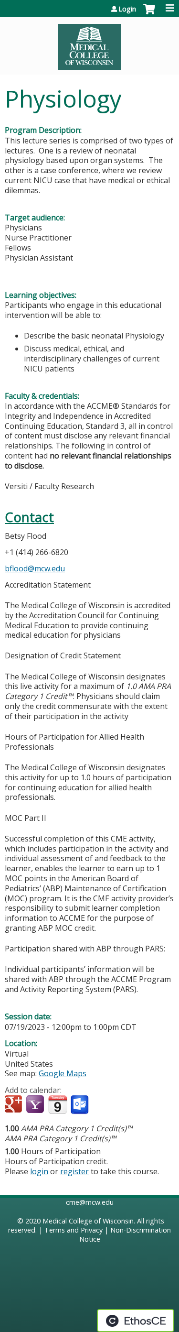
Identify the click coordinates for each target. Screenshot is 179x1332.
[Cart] (149, 14)
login (39, 1171)
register (74, 1171)
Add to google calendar (14, 1104)
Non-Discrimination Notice (125, 1234)
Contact (29, 517)
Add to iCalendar (57, 1104)
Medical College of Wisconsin (88, 1220)
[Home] (89, 43)
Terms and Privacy (73, 1229)
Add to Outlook (80, 1104)
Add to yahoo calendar (36, 1104)
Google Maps (62, 1073)
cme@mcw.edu (90, 1202)
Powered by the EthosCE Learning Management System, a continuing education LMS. (135, 1320)
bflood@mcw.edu (35, 568)
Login (127, 9)
